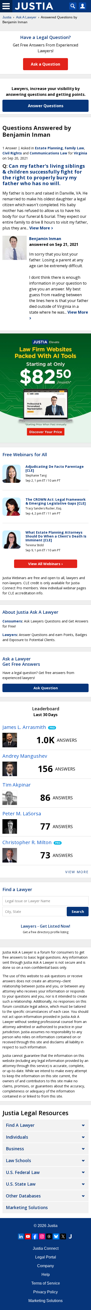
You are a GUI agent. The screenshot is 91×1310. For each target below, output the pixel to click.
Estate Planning (49, 148)
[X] (63, 1236)
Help (45, 1274)
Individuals (17, 1137)
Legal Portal (45, 1257)
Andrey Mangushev (24, 756)
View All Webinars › (45, 563)
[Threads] (49, 1236)
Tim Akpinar (16, 784)
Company (45, 1266)
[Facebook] (35, 1236)
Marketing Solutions (27, 1207)
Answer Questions (45, 105)
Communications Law (48, 153)
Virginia (80, 153)
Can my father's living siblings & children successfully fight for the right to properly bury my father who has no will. (43, 175)
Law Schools (18, 1160)
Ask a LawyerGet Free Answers (21, 661)
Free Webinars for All (24, 454)
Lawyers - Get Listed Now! (45, 926)
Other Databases (23, 1196)
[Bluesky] (56, 1236)
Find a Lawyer (17, 889)
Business (15, 1148)
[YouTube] (28, 1236)
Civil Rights (12, 153)
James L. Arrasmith (24, 727)
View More (40, 228)
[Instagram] (42, 1236)
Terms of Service (45, 1283)
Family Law (74, 148)
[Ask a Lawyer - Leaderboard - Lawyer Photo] (9, 740)
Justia (6, 17)
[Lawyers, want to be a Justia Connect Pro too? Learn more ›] (51, 727)
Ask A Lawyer (26, 17)
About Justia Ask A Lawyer (30, 612)
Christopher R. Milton (27, 842)
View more (77, 872)
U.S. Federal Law (23, 1172)
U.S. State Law (20, 1184)
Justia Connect (45, 1248)
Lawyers (9, 634)
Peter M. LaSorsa (21, 813)
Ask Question (45, 687)
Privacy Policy (45, 1292)
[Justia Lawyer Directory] (70, 1236)
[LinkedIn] (21, 1236)
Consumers (12, 621)
